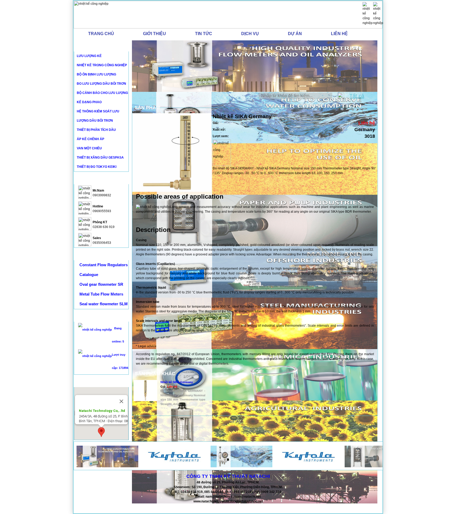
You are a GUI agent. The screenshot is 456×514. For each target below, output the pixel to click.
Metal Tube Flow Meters (101, 294)
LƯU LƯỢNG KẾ (89, 56)
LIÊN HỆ (339, 33)
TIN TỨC (203, 33)
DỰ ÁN (295, 33)
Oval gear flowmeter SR (101, 284)
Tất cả (356, 96)
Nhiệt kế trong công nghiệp (102, 65)
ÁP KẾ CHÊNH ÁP (90, 139)
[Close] (121, 401)
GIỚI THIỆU (154, 33)
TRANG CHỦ (101, 33)
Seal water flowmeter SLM (103, 304)
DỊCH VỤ (250, 33)
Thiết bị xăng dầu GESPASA (100, 157)
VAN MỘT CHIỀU (89, 148)
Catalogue (88, 274)
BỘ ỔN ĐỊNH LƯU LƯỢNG (96, 74)
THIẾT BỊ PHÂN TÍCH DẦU (96, 130)
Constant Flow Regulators (103, 265)
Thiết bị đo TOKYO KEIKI (96, 167)
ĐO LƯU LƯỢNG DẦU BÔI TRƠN (101, 83)
